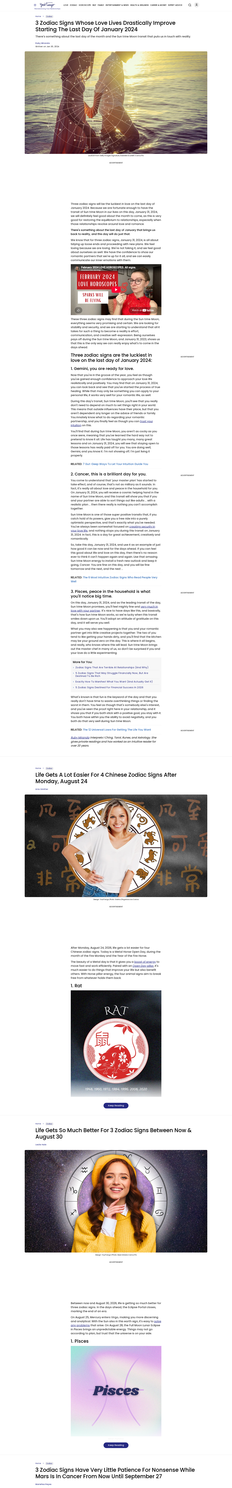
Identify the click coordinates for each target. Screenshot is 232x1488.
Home (38, 16)
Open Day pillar (143, 966)
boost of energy (145, 962)
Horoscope (85, 5)
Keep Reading (116, 1105)
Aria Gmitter (41, 789)
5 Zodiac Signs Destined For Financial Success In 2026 (109, 687)
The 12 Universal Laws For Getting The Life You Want (117, 730)
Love (66, 5)
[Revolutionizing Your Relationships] (47, 5)
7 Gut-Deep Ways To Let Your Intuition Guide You (115, 464)
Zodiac (73, 5)
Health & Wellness (139, 5)
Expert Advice (175, 5)
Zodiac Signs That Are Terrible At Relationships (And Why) (112, 667)
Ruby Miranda (42, 43)
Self (94, 5)
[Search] (189, 5)
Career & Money (158, 5)
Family (101, 5)
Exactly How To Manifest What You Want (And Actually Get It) (114, 681)
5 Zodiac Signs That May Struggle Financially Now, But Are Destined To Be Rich (111, 674)
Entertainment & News (117, 5)
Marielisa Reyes (43, 1484)
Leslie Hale (40, 1144)
